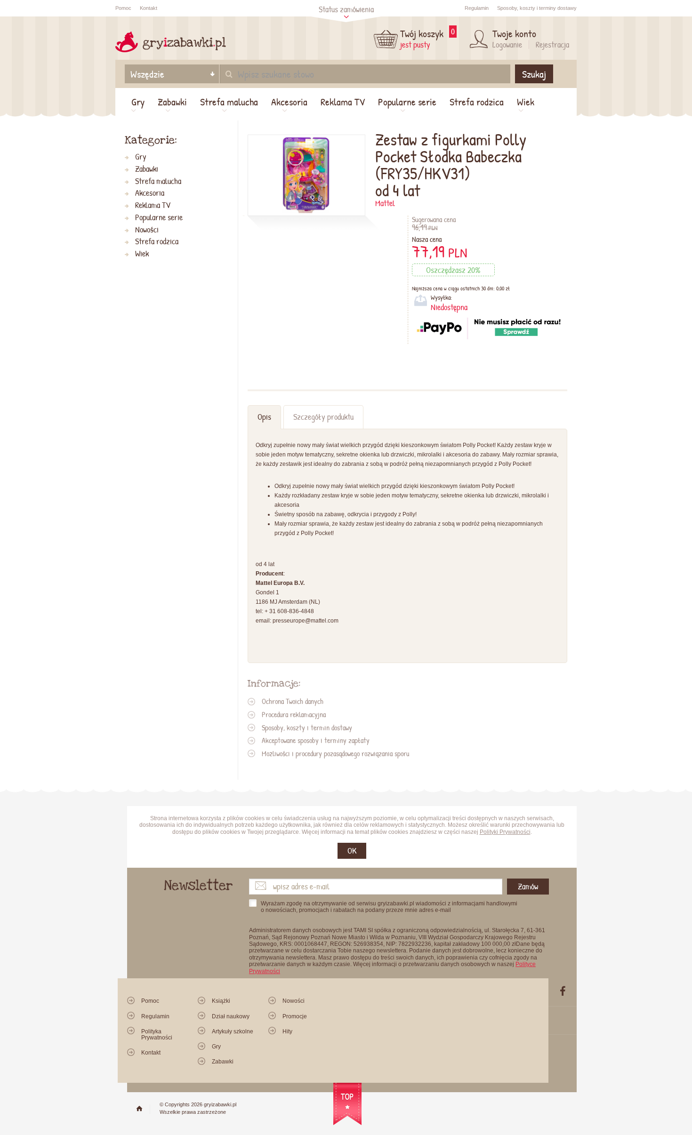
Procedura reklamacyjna (294, 714)
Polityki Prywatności (505, 832)
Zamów (528, 886)
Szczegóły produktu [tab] (323, 417)
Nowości (147, 229)
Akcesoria (289, 102)
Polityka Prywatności (156, 1034)
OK (351, 850)
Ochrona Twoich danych (292, 701)
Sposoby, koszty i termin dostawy (307, 727)
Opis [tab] (264, 417)
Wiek (525, 102)
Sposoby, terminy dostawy (537, 8)
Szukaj (534, 74)
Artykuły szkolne (232, 1031)
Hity (287, 1031)
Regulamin (477, 8)
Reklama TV (343, 102)
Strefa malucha (229, 102)
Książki (221, 1001)
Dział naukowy (230, 1016)
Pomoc (123, 8)
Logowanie (507, 44)
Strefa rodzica (477, 102)
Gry (138, 102)
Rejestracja (552, 44)
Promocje (294, 1016)
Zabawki (172, 102)
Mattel (385, 203)
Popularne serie (407, 102)
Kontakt (148, 8)
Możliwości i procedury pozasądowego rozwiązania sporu (335, 753)
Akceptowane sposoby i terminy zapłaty (316, 740)
